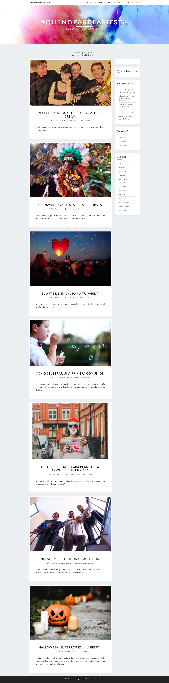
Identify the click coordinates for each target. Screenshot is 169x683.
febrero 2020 (123, 179)
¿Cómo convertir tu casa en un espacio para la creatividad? (126, 98)
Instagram (102, 2)
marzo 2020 (122, 175)
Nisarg (102, 679)
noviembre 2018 (124, 206)
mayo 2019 (122, 187)
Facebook (111, 2)
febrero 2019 (123, 195)
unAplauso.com (91, 2)
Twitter (120, 2)
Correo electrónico (132, 2)
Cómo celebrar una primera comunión (70, 373)
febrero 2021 (123, 167)
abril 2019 (122, 191)
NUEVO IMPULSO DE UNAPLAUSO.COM (70, 559)
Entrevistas (122, 137)
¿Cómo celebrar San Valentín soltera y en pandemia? (125, 106)
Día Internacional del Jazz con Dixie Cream (70, 114)
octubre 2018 (123, 210)
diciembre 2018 (124, 202)
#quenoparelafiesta (40, 2)
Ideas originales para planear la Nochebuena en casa (70, 468)
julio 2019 (122, 183)
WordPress (89, 679)
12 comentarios (86, 563)
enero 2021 (122, 171)
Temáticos (122, 145)
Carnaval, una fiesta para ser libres (70, 205)
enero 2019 (122, 198)
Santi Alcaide (71, 120)
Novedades (122, 141)
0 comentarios (84, 120)
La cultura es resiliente (126, 113)
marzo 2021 (122, 163)
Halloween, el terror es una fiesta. (70, 647)
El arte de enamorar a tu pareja (70, 293)
